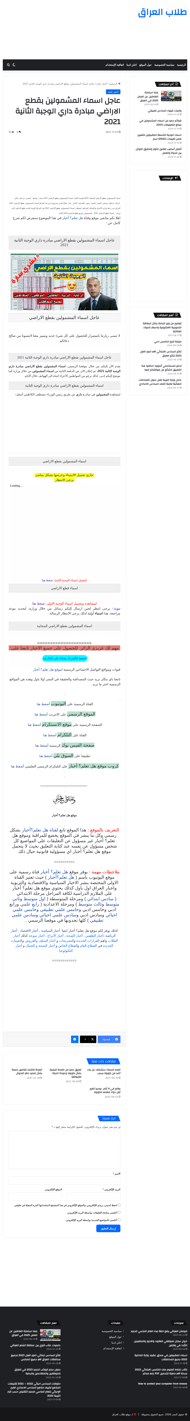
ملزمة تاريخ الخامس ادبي (167, 341)
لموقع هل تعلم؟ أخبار (48, 669)
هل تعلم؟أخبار (61, 877)
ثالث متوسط (90, 904)
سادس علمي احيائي (57, 914)
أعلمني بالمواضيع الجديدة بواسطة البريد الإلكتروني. (91, 1219)
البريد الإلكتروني (111, 1189)
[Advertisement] (63, 30)
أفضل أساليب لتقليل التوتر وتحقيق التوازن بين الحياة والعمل (158, 151)
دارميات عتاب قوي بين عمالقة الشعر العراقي (35, 1345)
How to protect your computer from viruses (162, 1383)
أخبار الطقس (94, 936)
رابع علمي (29, 904)
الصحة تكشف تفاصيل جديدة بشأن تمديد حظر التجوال (27, 1071)
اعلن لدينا (132, 64)
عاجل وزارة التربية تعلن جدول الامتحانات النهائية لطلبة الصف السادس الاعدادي (160, 382)
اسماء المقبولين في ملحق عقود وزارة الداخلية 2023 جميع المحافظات (161, 1357)
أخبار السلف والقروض (40, 941)
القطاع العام (88, 946)
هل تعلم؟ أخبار (72, 218)
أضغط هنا (43, 704)
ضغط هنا (47, 580)
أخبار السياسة (50, 930)
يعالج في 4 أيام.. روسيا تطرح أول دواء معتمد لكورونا (105, 1090)
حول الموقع (145, 64)
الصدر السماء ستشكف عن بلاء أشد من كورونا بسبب (103, 1071)
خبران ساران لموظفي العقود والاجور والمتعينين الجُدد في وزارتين (160, 1343)
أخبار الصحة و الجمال (40, 946)
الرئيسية (181, 64)
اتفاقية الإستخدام (115, 64)
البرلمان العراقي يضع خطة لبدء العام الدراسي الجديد (159, 1331)
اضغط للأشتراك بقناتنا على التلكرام (64, 658)
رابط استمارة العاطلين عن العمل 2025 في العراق (147, 96)
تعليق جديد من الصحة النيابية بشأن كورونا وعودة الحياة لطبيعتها (65, 1073)
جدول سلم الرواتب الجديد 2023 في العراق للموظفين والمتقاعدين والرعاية (37, 1371)
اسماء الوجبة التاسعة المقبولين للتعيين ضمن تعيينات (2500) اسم (159, 137)
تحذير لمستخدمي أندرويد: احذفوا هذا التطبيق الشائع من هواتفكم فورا (161, 368)
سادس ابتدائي (100, 898)
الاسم (116, 1173)
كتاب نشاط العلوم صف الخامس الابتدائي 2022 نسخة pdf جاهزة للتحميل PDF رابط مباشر (161, 1371)
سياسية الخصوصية (164, 64)
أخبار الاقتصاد (29, 930)
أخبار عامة (101, 83)
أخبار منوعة (37, 936)
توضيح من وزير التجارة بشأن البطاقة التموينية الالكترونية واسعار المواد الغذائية (162, 327)
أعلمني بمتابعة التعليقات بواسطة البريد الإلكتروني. (92, 1212)
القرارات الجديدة (87, 941)
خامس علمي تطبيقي (59, 909)
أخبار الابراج (55, 936)
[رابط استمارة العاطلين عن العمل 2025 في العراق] (171, 96)
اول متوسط (34, 898)
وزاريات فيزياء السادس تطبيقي (164, 110)
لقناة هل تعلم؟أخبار (40, 829)
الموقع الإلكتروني (53, 1189)
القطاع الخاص (68, 946)
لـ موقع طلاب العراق (122, 1414)
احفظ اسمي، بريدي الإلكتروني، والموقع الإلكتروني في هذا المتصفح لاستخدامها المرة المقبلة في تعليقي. (65, 1205)
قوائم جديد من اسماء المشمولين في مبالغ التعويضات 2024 (160, 122)
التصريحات (66, 941)
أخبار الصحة (74, 936)
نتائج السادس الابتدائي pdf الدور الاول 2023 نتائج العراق (160, 353)
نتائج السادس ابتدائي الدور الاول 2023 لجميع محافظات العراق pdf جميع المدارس (35, 1357)
